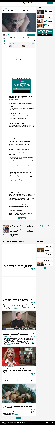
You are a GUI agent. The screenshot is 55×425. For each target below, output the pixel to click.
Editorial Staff (19, 422)
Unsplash (19, 32)
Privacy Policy (7, 422)
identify (9, 378)
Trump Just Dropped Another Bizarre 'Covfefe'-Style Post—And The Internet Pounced (16, 46)
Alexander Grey (15, 32)
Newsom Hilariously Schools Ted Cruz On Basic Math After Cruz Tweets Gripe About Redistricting (30, 226)
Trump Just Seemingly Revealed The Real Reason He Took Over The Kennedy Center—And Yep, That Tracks (14, 231)
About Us (3, 422)
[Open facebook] (47, 422)
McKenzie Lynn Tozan (6, 409)
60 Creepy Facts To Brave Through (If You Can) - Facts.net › (45, 226)
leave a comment (22, 218)
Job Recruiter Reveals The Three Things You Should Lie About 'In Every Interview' (48, 246)
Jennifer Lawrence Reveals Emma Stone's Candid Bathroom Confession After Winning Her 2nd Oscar (48, 26)
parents (13, 125)
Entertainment (46, 24)
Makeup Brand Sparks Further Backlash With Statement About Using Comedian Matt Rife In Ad (48, 12)
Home (3, 8)
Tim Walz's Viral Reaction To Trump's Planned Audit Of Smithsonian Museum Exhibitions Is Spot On (48, 17)
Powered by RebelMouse (50, 423)
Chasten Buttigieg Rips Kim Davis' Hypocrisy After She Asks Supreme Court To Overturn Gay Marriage (48, 264)
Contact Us (23, 422)
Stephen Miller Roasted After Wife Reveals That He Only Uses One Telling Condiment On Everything (14, 235)
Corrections (15, 422)
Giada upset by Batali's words (48, 21)
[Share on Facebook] (4, 40)
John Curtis (8, 34)
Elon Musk (7, 338)
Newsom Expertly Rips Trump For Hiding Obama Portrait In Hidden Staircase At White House (14, 226)
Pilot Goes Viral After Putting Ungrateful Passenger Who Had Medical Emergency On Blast (30, 231)
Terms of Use (11, 422)
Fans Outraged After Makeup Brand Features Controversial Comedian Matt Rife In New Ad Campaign (48, 255)
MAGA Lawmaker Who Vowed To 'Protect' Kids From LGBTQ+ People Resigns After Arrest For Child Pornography (48, 251)
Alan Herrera (5, 336)
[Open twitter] (48, 422)
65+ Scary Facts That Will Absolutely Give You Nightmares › (45, 228)
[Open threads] (50, 422)
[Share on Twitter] (4, 41)
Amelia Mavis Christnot (6, 302)
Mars (29, 339)
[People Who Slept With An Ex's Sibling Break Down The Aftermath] (19, 393)
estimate (33, 342)
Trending (6, 8)
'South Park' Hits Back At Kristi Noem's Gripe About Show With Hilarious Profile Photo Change (48, 260)
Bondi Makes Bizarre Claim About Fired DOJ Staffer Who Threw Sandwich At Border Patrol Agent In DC (17, 370)
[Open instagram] (52, 422)
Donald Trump (14, 305)
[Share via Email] (4, 43)
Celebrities (45, 20)
